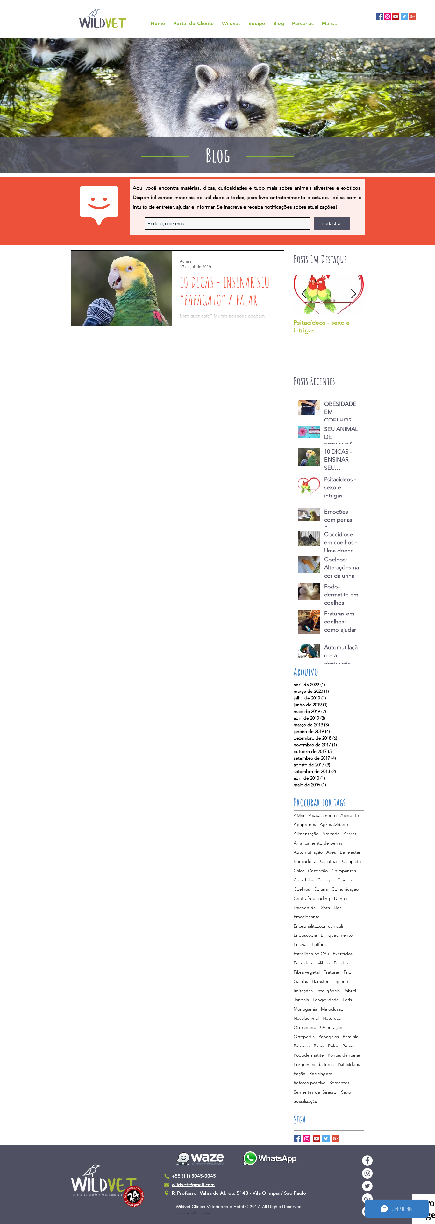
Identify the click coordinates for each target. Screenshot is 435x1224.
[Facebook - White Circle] (367, 1160)
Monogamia (305, 1009)
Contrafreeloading (312, 898)
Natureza (332, 1018)
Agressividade (334, 824)
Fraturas (332, 972)
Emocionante (307, 917)
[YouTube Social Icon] (395, 16)
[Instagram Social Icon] (387, 16)
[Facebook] (297, 1138)
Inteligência (328, 990)
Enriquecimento (337, 935)
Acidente (349, 815)
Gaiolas (301, 981)
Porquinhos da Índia (314, 1064)
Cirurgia (325, 880)
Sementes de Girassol (315, 1092)
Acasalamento (323, 815)
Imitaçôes (303, 990)
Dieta (324, 907)
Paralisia (350, 1037)
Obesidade (305, 1027)
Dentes (341, 898)
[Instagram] (306, 1138)
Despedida (305, 907)
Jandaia (301, 1000)
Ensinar (301, 944)
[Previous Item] (304, 294)
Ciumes (344, 880)
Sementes (339, 1083)
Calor (299, 870)
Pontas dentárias (344, 1055)
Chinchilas (304, 880)
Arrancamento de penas (318, 843)
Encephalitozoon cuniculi (318, 926)
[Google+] (335, 1138)
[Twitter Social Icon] (404, 16)
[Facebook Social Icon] (379, 16)
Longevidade (326, 1000)
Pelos (333, 1046)
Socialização (305, 1101)
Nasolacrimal (306, 1018)
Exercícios (343, 953)
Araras (350, 834)
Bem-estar (350, 852)
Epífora (319, 944)
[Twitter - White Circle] (367, 1186)
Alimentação (306, 834)
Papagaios (328, 1037)
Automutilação (308, 852)
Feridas (341, 963)
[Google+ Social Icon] (412, 16)
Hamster (320, 981)
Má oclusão (332, 1009)
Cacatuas (329, 861)
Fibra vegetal (307, 972)
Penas (348, 1046)
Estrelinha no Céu (311, 953)
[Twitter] (326, 1138)
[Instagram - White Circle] (367, 1173)
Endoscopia (305, 935)
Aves (331, 852)
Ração (299, 1073)
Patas (319, 1046)
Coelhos (302, 889)
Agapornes (305, 824)
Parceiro (302, 1046)
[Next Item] (353, 294)
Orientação (331, 1027)
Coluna (321, 889)
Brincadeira (305, 861)
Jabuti (350, 990)
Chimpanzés (344, 870)
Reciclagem (320, 1073)
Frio (347, 972)
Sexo (346, 1092)
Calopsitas (352, 861)
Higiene (340, 981)
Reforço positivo (309, 1083)
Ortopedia (304, 1037)
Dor (337, 907)
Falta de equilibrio (312, 963)
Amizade (331, 834)
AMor (299, 815)
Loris (347, 1000)
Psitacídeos (349, 1064)
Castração (318, 870)
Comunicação (345, 889)
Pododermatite (309, 1055)
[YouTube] (316, 1138)
